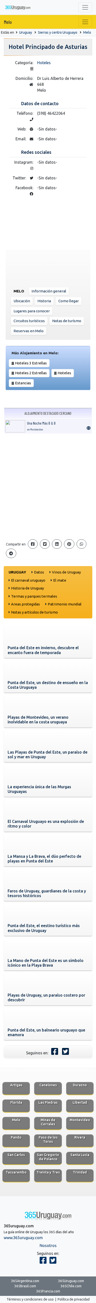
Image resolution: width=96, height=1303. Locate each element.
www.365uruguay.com (23, 1237)
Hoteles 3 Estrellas (31, 363)
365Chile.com (71, 1286)
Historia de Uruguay (27, 588)
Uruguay (25, 32)
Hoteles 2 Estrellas (31, 373)
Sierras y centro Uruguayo (57, 32)
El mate (59, 580)
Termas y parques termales (34, 596)
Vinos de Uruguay (66, 572)
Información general (49, 291)
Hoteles (44, 62)
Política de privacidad (74, 1299)
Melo (8, 22)
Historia (44, 301)
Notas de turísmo (66, 321)
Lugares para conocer (32, 311)
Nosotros (48, 1245)
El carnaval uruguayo (28, 580)
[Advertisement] (48, 485)
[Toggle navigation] (85, 7)
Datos (39, 572)
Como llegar (68, 301)
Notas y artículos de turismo (34, 612)
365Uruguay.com (71, 1281)
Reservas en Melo (29, 331)
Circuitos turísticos (29, 321)
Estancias (23, 383)
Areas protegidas (25, 604)
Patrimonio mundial (64, 604)
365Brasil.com (25, 1286)
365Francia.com (48, 1291)
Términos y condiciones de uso (30, 1299)
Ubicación (22, 301)
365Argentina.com (25, 1281)
